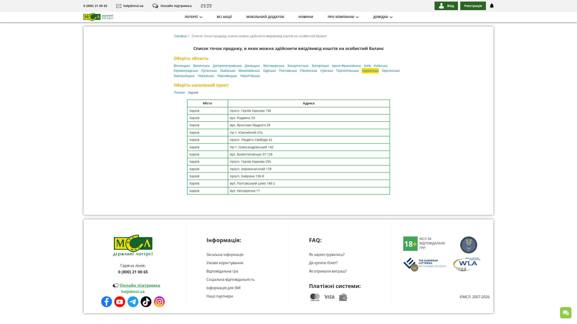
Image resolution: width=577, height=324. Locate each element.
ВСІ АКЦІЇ (224, 17)
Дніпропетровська (227, 65)
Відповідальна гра (222, 271)
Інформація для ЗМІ (223, 287)
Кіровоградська (186, 70)
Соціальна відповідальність (230, 279)
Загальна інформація (224, 254)
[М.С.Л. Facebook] (106, 301)
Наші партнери (219, 296)
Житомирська (273, 65)
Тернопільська (347, 70)
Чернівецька (227, 76)
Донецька (252, 65)
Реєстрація (473, 6)
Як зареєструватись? (327, 254)
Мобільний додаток (265, 17)
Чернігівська (250, 76)
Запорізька (320, 65)
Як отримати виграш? (328, 271)
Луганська (209, 70)
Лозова (179, 92)
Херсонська (391, 70)
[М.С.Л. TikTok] (146, 301)
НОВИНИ (305, 17)
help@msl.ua (133, 6)
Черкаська (206, 76)
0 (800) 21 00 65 (95, 6)
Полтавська (288, 70)
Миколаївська (249, 70)
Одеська (269, 70)
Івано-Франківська (346, 65)
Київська (380, 65)
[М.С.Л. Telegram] (133, 301)
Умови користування (224, 262)
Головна (180, 36)
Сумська (326, 70)
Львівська (227, 70)
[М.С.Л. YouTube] (119, 301)
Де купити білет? (323, 262)
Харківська (370, 70)
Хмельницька (184, 76)
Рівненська (308, 70)
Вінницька (182, 65)
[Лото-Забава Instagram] (159, 301)
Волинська (201, 65)
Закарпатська (298, 65)
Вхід (450, 6)
